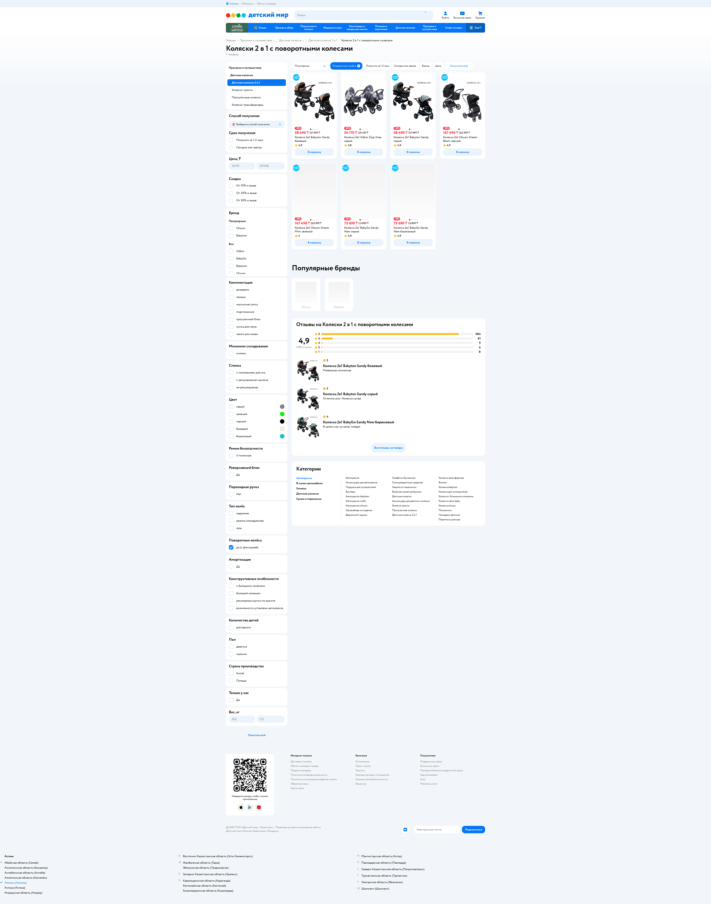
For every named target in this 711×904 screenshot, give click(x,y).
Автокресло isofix (356, 501)
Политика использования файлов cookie (314, 779)
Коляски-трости (242, 90)
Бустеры (351, 491)
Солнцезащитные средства (407, 482)
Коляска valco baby (449, 501)
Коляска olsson (447, 505)
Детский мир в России (239, 831)
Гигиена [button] (301, 488)
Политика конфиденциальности (309, 774)
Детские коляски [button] (307, 494)
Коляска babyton (448, 487)
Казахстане (259, 831)
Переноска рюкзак (449, 519)
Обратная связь (299, 783)
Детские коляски (290, 40)
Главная (231, 40)
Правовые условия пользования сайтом (298, 827)
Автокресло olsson (357, 505)
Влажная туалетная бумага (406, 491)
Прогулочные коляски (246, 97)
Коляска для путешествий (453, 491)
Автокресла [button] (304, 478)
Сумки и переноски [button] (308, 499)
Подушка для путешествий (361, 487)
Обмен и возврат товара (304, 766)
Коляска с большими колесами (456, 496)
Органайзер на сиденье (359, 510)
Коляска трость (400, 505)
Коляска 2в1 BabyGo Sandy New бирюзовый (358, 422)
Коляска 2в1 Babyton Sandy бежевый (352, 365)
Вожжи (443, 482)
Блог (423, 779)
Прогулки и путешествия (256, 40)
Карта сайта (297, 788)
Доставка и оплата (301, 761)
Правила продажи (301, 770)
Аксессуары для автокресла (361, 482)
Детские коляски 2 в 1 (322, 40)
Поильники (445, 510)
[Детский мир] (257, 15)
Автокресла (352, 477)
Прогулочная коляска (404, 510)
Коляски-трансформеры (247, 105)
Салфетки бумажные (403, 477)
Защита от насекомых (404, 487)
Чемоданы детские (449, 514)
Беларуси (273, 831)
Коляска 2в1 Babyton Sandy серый (350, 394)
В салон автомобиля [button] (309, 483)
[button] (475, 28)
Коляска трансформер (451, 477)
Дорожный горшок (356, 514)
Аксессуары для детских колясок (411, 501)
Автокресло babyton (357, 496)
